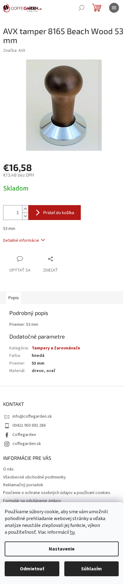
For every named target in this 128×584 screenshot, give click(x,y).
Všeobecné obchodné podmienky (34, 477)
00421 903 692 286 (29, 425)
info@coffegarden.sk (32, 416)
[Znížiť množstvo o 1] (25, 216)
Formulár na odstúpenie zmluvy (32, 501)
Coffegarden (24, 435)
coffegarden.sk (26, 444)
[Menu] (114, 8)
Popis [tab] (13, 298)
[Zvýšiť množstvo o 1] (25, 209)
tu (72, 532)
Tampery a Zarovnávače (56, 348)
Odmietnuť (32, 568)
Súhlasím (91, 568)
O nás (8, 469)
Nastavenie (62, 549)
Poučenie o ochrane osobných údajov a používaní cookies (56, 493)
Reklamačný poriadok (23, 485)
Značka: (14, 50)
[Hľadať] (81, 8)
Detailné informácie (21, 240)
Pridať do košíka (58, 212)
